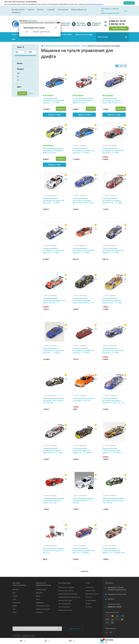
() (22, 640)
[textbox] (112, 37)
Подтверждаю (129, 3)
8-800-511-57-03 (117, 21)
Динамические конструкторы (67, 594)
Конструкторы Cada (65, 600)
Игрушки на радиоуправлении (43, 584)
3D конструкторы (64, 607)
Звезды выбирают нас (78, 9)
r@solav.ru (111, 599)
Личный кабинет (90, 600)
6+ (18, 77)
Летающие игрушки (42, 606)
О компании (51, 9)
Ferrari (15, 612)
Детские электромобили (19, 584)
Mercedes (16, 589)
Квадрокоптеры (41, 589)
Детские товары (66, 34)
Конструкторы (64, 583)
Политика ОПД (63, 9)
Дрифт (84, 46)
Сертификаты (16, 12)
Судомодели (40, 602)
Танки (38, 599)
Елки (13, 39)
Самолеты (39, 612)
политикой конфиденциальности (93, 4)
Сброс (30, 93)
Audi (14, 609)
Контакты (40, 9)
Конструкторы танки (65, 610)
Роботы (38, 596)
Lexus (14, 599)
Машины (77, 46)
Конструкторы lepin (64, 603)
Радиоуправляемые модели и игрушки (58, 46)
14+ (18, 73)
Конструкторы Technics (65, 590)
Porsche (15, 596)
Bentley (15, 606)
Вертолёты (39, 593)
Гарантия (31, 9)
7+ (18, 80)
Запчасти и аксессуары (84, 34)
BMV (14, 593)
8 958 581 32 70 (116, 24)
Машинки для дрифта (43, 609)
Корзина (88, 603)
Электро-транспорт (19, 34)
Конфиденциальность (28, 636)
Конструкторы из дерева (66, 587)
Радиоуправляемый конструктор (69, 597)
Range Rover (16, 602)
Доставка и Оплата (18, 9)
